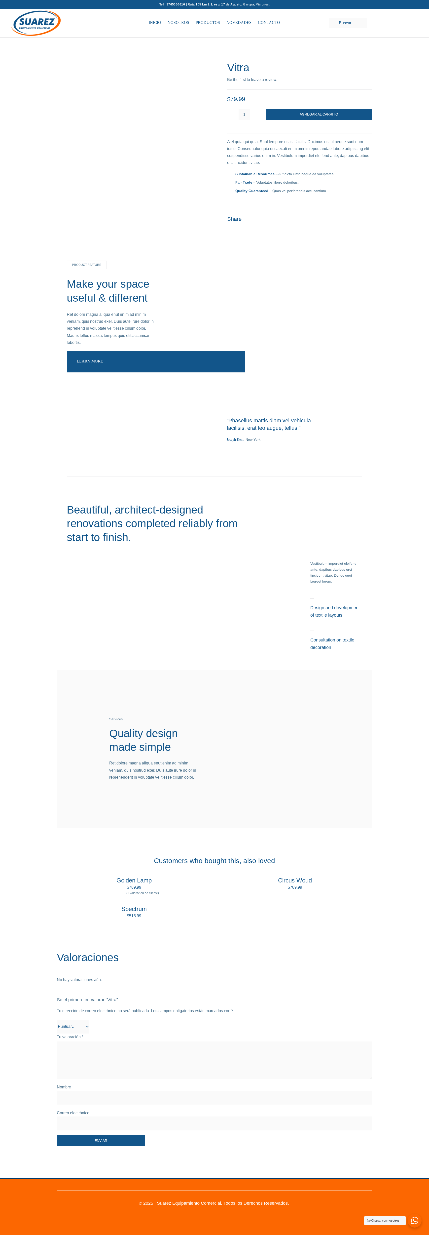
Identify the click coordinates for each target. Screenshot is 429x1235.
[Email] (367, 219)
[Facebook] (340, 219)
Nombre (64, 1087)
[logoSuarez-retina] (36, 12)
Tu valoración (70, 1037)
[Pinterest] (358, 219)
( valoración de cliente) (142, 893)
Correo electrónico (73, 1113)
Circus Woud (295, 880)
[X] (349, 219)
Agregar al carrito (319, 114)
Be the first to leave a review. (252, 80)
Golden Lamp (134, 880)
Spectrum (134, 909)
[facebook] (219, 1184)
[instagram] (210, 1184)
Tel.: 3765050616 (172, 4)
